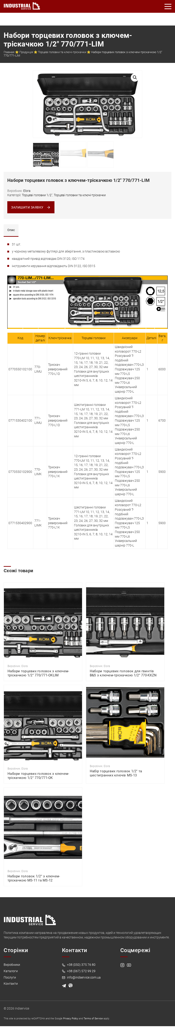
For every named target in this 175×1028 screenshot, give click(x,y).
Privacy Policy (70, 1018)
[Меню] (168, 6)
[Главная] (22, 5)
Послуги (10, 977)
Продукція (26, 52)
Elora (27, 191)
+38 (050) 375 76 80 (80, 964)
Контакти (11, 983)
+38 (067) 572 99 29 (80, 971)
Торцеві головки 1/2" (37, 195)
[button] (135, 77)
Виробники (12, 964)
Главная (9, 52)
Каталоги (11, 971)
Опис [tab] (11, 230)
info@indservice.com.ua (83, 977)
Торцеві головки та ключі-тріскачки (62, 52)
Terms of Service (93, 1018)
